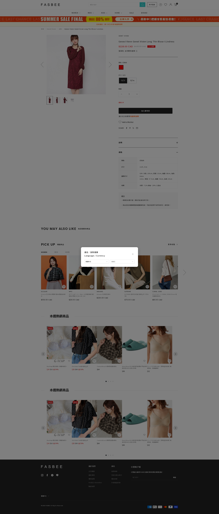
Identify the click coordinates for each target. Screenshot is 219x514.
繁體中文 (88, 261)
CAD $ (113, 261)
